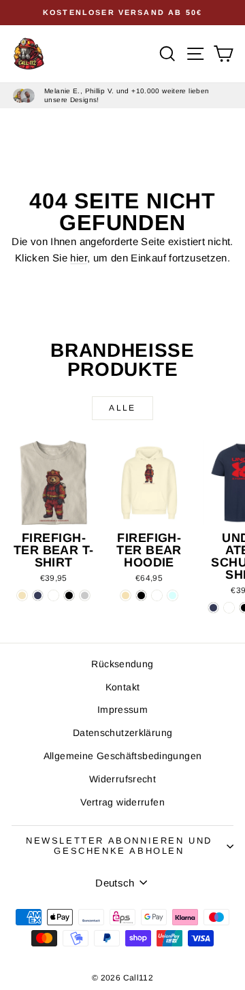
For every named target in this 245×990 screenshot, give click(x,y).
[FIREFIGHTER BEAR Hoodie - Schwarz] (141, 595)
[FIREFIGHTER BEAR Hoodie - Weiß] (157, 595)
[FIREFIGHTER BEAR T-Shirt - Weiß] (53, 595)
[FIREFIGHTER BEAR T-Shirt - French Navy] (38, 595)
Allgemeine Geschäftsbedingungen (123, 755)
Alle (122, 408)
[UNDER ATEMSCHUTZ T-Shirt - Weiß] (229, 608)
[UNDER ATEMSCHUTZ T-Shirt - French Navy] (213, 608)
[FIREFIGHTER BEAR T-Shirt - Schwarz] (69, 595)
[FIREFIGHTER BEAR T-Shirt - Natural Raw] (22, 595)
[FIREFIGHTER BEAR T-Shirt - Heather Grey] (85, 595)
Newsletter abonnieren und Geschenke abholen (119, 845)
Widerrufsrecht (122, 778)
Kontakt (122, 687)
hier (78, 258)
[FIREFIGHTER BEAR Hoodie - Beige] (125, 595)
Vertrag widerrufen (122, 802)
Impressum (122, 709)
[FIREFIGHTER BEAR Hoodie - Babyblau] (172, 595)
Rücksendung (122, 663)
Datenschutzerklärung (123, 732)
